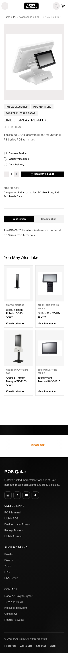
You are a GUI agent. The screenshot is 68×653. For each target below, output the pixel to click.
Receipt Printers (13, 530)
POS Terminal (12, 512)
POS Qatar (15, 471)
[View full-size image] (34, 62)
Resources (10, 645)
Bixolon (8, 560)
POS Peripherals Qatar (21, 113)
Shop (52, 645)
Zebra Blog (26, 645)
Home (7, 16)
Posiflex (9, 554)
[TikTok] (35, 495)
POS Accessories (22, 16)
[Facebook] (17, 495)
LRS (7, 572)
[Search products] (56, 6)
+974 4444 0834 (13, 601)
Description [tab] (19, 218)
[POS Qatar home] (31, 6)
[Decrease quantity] (6, 174)
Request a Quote (44, 174)
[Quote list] (63, 6)
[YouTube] (26, 495)
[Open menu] (4, 6)
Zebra (7, 566)
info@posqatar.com (15, 607)
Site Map (41, 645)
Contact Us (11, 613)
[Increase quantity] (16, 174)
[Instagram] (8, 495)
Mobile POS (11, 518)
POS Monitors (42, 106)
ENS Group (11, 577)
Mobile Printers (13, 536)
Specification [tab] (48, 218)
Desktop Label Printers (17, 524)
